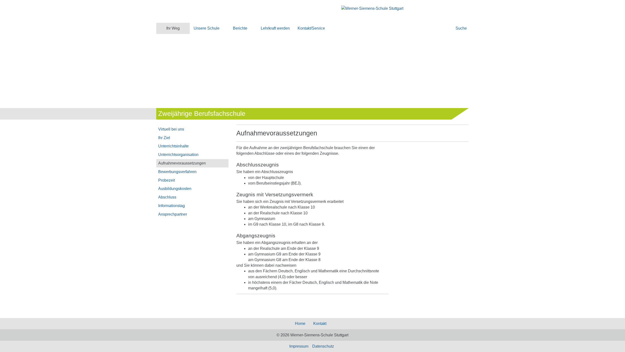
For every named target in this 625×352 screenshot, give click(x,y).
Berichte (240, 28)
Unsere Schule (206, 28)
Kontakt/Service (311, 28)
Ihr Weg (173, 28)
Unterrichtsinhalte (173, 146)
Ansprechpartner (172, 214)
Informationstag (171, 206)
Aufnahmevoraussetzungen (182, 163)
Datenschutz (323, 346)
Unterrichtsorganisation (178, 155)
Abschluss (167, 197)
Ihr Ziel (164, 138)
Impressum (298, 346)
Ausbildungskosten (174, 189)
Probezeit (166, 180)
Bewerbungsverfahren (177, 172)
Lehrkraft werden (275, 28)
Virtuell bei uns (171, 129)
